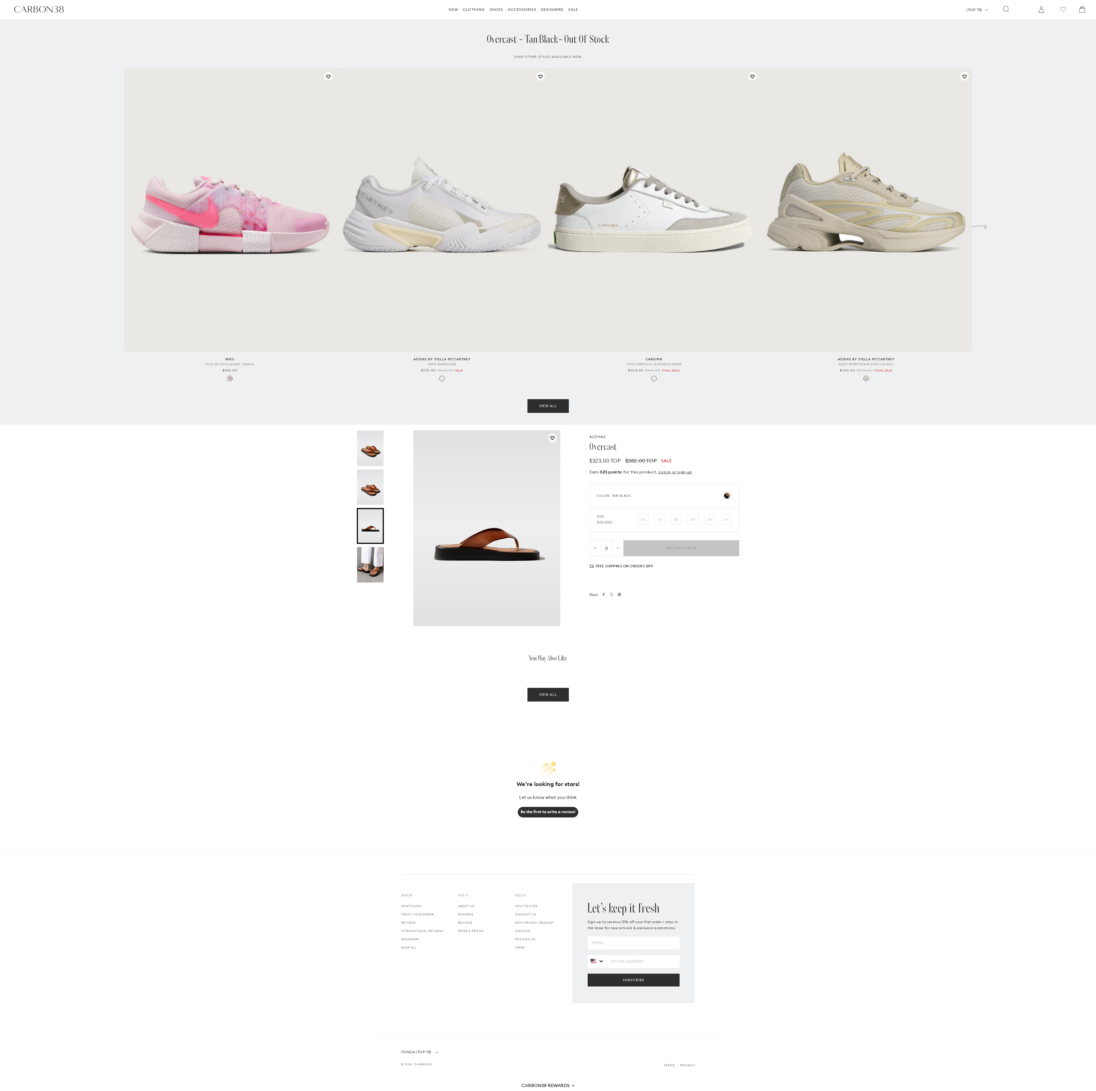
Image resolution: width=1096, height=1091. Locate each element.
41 (727, 528)
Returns (408, 923)
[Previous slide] (117, 234)
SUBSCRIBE (633, 980)
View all (548, 414)
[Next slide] (979, 234)
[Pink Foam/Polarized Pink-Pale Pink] (230, 387)
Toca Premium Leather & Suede (654, 373)
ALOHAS (597, 445)
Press (520, 947)
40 (709, 528)
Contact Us (525, 914)
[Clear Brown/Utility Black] (866, 387)
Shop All (408, 947)
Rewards (465, 914)
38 (676, 528)
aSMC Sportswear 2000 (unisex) (866, 373)
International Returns (422, 931)
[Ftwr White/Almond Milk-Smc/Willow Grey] (442, 387)
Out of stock (681, 556)
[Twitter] (611, 603)
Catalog (523, 931)
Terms (669, 1065)
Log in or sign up (675, 480)
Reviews (465, 923)
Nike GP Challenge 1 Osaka (230, 373)
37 (659, 528)
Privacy (687, 1065)
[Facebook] (603, 603)
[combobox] (597, 961)
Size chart (605, 530)
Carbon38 (423, 1064)
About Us (466, 906)
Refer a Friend (470, 931)
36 (643, 528)
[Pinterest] (619, 603)
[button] (548, 1085)
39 (692, 528)
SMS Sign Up (525, 939)
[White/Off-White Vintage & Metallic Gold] (654, 387)
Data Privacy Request (534, 923)
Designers (410, 939)
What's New (411, 906)
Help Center (526, 906)
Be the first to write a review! (548, 811)
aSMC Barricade (442, 373)
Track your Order (417, 914)
